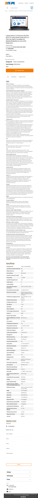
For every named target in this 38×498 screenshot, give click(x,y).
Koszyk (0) (31, 3)
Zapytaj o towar (22, 76)
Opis (8, 76)
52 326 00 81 (11, 426)
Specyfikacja (13, 76)
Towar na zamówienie (18, 62)
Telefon (7, 448)
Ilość (7, 66)
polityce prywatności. (25, 494)
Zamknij (23, 497)
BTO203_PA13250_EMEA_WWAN (26, 10)
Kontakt (26, 3)
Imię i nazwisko (9, 433)
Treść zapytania (9, 453)
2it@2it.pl (10, 489)
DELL (12, 45)
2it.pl (6, 10)
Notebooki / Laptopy (13, 10)
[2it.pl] (10, 3)
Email (7, 443)
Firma (7, 438)
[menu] (31, 7)
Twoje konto (21, 3)
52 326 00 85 (11, 485)
